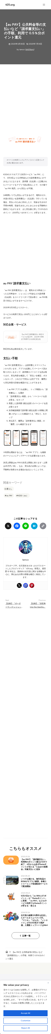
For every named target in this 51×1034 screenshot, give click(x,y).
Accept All (25, 1013)
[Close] (48, 982)
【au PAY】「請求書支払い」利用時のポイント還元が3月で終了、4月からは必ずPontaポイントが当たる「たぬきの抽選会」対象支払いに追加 (34, 864)
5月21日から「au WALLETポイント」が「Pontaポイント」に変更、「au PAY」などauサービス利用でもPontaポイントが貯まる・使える (34, 901)
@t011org (30, 49)
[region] (25, 1007)
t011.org (10, 4)
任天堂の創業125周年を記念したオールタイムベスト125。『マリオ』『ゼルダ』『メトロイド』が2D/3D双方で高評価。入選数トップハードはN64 (34, 920)
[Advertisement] (25, 94)
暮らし (9, 489)
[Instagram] (25, 585)
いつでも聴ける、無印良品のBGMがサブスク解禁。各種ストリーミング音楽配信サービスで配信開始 (34, 883)
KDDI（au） (23, 495)
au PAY (9, 495)
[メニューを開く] (44, 4)
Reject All (25, 1028)
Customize (25, 1020)
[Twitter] (19, 585)
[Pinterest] (31, 585)
